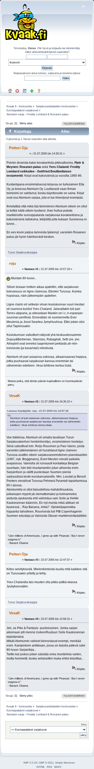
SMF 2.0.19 (30, 762)
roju (12, 263)
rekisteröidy (73, 48)
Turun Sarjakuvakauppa (22, 252)
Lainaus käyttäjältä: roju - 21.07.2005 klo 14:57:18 (37, 410)
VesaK (14, 395)
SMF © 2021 (46, 762)
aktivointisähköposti (44, 51)
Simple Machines (65, 762)
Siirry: (84, 724)
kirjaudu (56, 48)
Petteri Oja (18, 148)
